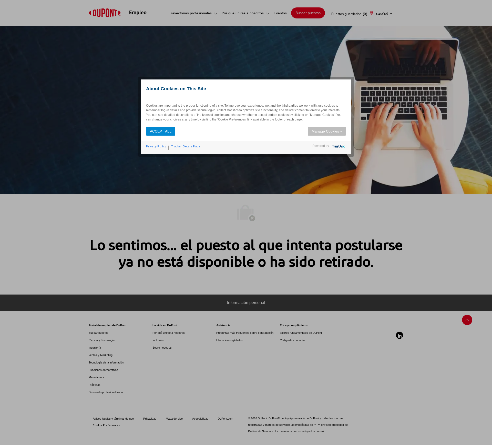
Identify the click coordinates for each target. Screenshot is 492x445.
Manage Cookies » (327, 131)
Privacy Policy (156, 146)
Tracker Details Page (185, 146)
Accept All (160, 131)
